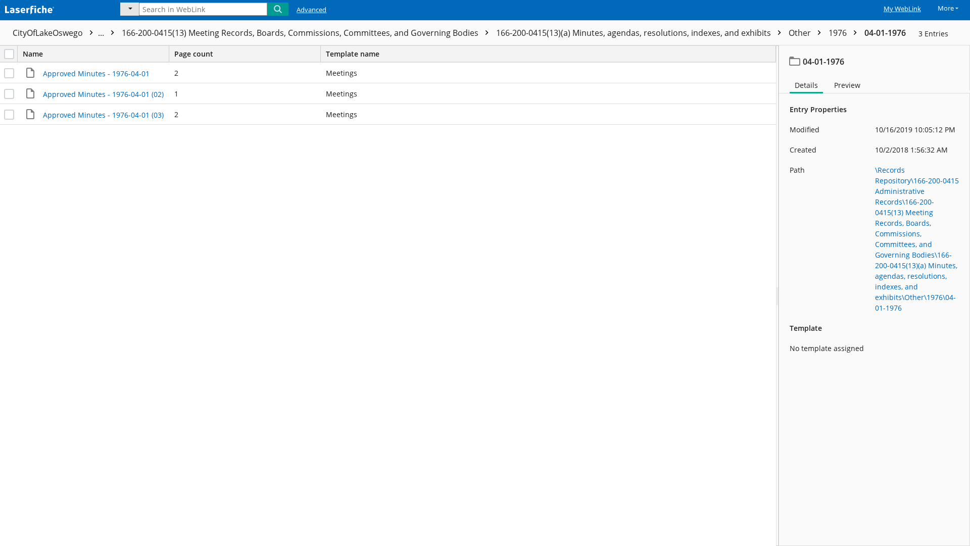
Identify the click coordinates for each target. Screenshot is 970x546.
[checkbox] (9, 54)
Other (801, 32)
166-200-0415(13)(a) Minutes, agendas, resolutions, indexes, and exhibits (634, 32)
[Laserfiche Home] (53, 8)
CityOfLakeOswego (59, 32)
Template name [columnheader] (352, 54)
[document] (874, 295)
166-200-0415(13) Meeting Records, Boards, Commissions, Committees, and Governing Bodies (301, 32)
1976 (839, 32)
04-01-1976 (885, 32)
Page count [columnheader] (193, 54)
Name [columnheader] (33, 54)
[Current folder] (129, 9)
